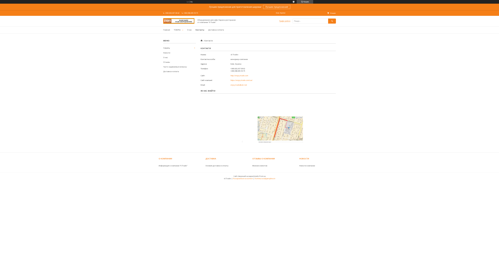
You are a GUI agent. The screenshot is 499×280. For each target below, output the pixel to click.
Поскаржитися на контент (243, 178)
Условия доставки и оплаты (216, 165)
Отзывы (166, 62)
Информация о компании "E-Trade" (173, 165)
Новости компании (307, 165)
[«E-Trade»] (178, 23)
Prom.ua (262, 176)
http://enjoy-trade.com (239, 75)
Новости (166, 53)
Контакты (200, 30)
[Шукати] (332, 21)
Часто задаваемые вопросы (175, 67)
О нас (189, 30)
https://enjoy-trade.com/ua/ (241, 80)
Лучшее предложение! (276, 6)
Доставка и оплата (216, 30)
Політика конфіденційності (265, 178)
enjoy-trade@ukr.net (239, 85)
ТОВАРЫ (177, 30)
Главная (166, 30)
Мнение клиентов (259, 165)
